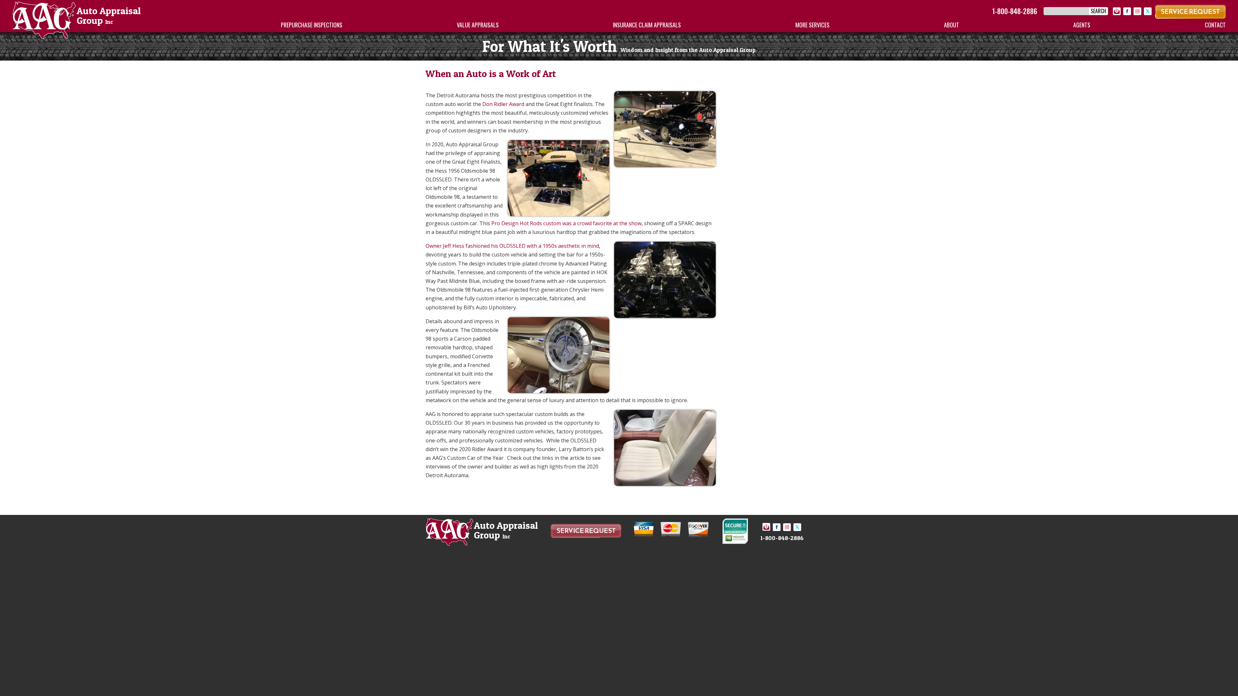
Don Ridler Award (503, 104)
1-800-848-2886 (1014, 11)
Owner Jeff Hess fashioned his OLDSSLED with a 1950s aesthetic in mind (512, 245)
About (951, 25)
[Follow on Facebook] (1127, 11)
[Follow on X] (1148, 11)
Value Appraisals (478, 25)
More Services (812, 25)
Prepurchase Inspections (311, 25)
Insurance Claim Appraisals (647, 25)
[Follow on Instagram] (1137, 11)
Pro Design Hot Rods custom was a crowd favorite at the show (566, 223)
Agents (1081, 25)
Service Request (1190, 11)
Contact (1215, 25)
